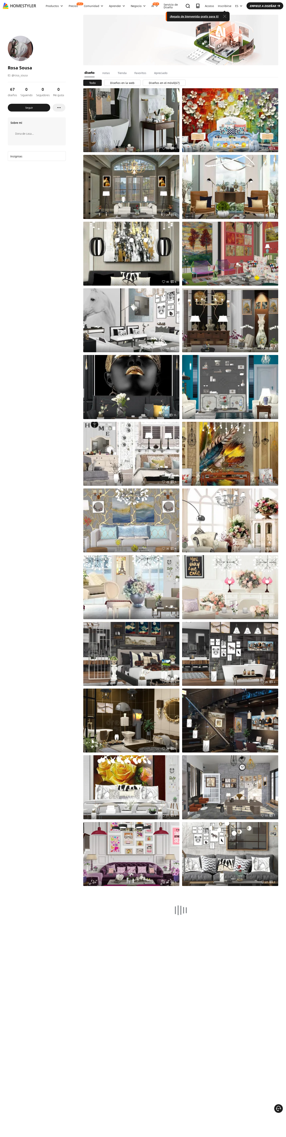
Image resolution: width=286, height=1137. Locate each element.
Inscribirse (224, 6)
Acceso (209, 6)
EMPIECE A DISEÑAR (263, 6)
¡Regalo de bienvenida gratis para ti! (194, 16)
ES (236, 6)
